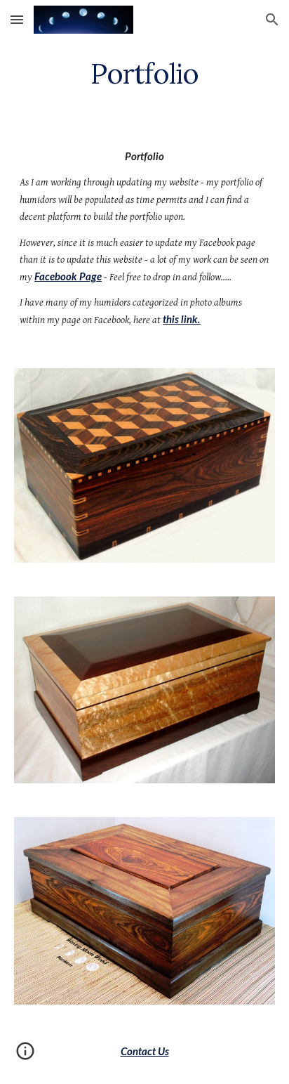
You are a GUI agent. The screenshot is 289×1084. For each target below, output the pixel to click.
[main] (144, 74)
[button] (17, 19)
